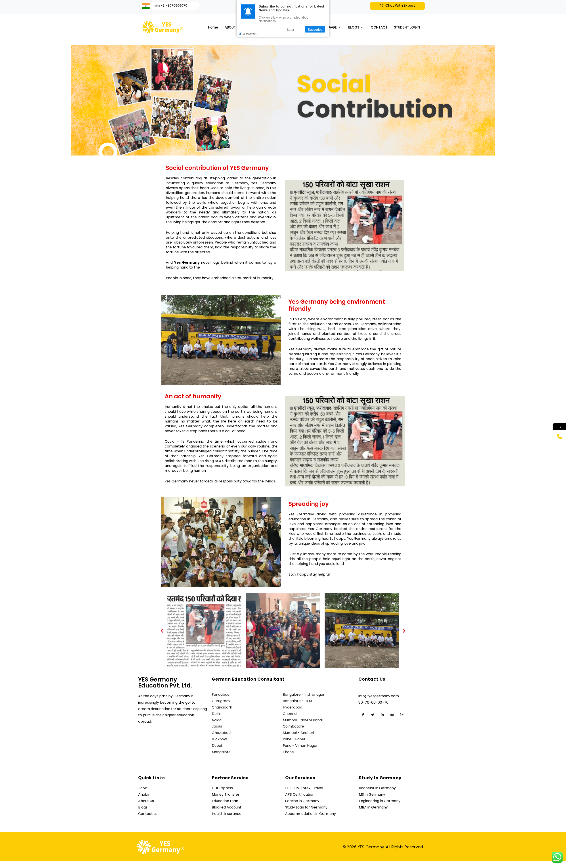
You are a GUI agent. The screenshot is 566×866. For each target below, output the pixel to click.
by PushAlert (249, 33)
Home (213, 27)
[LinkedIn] (382, 714)
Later (290, 29)
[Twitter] (372, 714)
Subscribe (315, 29)
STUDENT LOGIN (407, 27)
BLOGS (353, 27)
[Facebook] (362, 714)
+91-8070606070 (174, 5)
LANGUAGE (328, 27)
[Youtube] (392, 714)
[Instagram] (401, 714)
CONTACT (379, 27)
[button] (397, 6)
